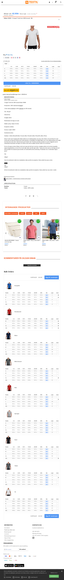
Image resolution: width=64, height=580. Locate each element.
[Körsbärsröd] (19, 57)
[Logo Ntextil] (31, 2)
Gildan (5, 18)
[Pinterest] (33, 196)
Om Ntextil (6, 527)
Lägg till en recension (32, 265)
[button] (49, 2)
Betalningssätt (7, 532)
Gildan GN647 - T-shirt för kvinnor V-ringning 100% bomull (18, 178)
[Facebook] (26, 196)
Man (36, 213)
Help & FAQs (7, 538)
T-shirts (22, 213)
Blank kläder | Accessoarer (11, 213)
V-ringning (29, 213)
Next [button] (59, 38)
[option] (32, 37)
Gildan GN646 (7, 99)
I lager (6, 63)
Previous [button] (6, 38)
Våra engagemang (9, 540)
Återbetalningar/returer (10, 536)
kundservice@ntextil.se (38, 527)
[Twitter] (30, 196)
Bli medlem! (23, 549)
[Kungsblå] (17, 57)
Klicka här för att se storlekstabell (51, 61)
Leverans (6, 534)
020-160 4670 (35, 531)
